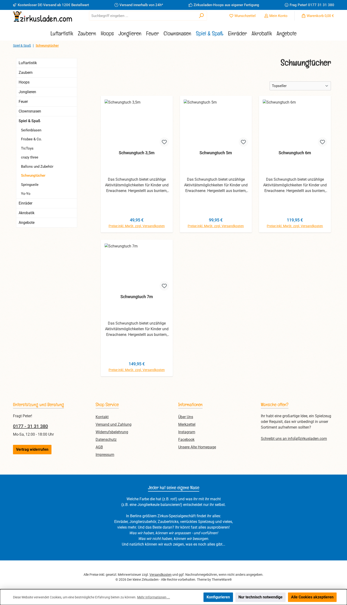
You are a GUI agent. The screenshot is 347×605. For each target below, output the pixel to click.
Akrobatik (26, 213)
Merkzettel (186, 424)
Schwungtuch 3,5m (137, 152)
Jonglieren (27, 92)
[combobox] (142, 16)
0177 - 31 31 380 (30, 426)
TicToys (27, 148)
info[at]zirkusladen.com (307, 438)
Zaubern (26, 72)
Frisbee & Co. (31, 139)
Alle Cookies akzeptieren (312, 597)
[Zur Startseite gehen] (42, 16)
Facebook (186, 439)
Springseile (29, 185)
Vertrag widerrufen (32, 449)
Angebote (26, 222)
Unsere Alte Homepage (197, 447)
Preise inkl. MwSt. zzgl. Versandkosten (137, 226)
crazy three (29, 157)
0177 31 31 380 (321, 5)
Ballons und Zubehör (37, 166)
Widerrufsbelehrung (112, 432)
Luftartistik (28, 63)
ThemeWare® (222, 579)
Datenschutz (106, 439)
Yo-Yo (25, 194)
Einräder (25, 203)
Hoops (24, 82)
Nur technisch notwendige (260, 597)
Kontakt (102, 417)
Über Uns (185, 417)
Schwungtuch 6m (295, 152)
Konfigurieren (218, 597)
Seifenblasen (31, 130)
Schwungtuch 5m (215, 152)
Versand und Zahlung (113, 424)
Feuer (23, 101)
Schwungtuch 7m (136, 296)
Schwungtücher (33, 175)
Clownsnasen (30, 111)
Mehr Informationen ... (153, 597)
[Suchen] (201, 16)
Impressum (105, 454)
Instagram (186, 432)
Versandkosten (160, 574)
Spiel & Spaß (29, 121)
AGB (99, 447)
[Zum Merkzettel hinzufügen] (164, 142)
